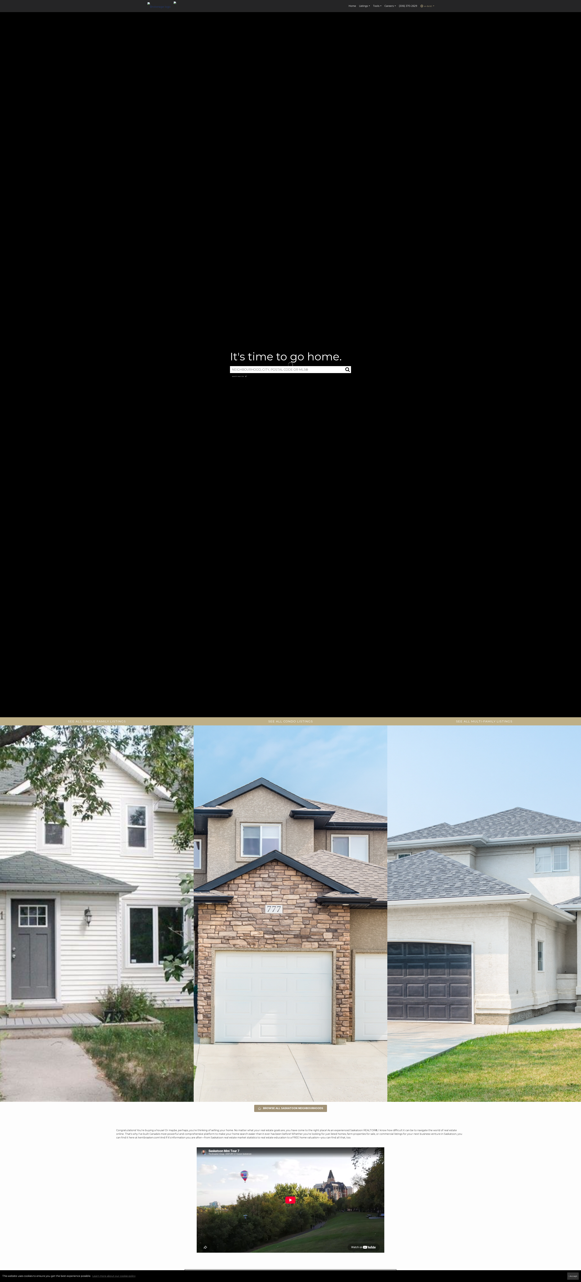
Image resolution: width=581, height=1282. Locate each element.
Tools (377, 8)
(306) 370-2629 (408, 6)
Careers (390, 8)
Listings (365, 8)
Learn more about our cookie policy (114, 1276)
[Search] (347, 369)
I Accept (573, 1276)
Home (352, 6)
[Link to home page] (161, 6)
